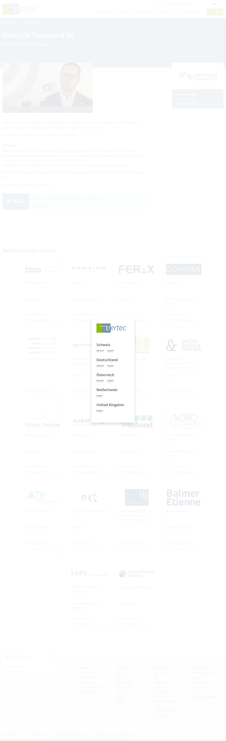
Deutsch (100, 350)
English (110, 350)
